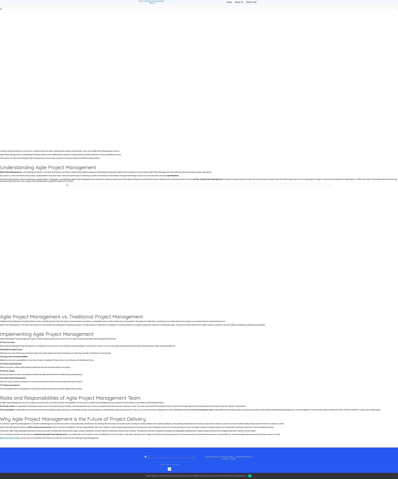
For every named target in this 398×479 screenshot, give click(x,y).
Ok (250, 476)
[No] (395, 476)
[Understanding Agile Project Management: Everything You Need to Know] (199, 78)
